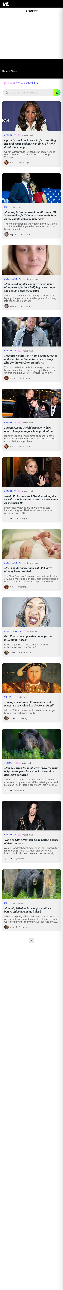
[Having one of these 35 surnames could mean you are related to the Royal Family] (31, 678)
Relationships (12, 279)
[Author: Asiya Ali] (6, 234)
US (5, 207)
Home (5, 71)
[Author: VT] (6, 518)
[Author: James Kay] (6, 652)
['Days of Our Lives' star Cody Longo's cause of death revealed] (31, 815)
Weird (7, 697)
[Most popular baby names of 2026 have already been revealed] (31, 544)
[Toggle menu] (59, 4)
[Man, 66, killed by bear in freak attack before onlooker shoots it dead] (31, 884)
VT (11, 518)
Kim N (12, 162)
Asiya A (13, 234)
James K (13, 652)
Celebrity (10, 135)
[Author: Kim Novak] (6, 162)
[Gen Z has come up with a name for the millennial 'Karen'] (31, 612)
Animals (9, 763)
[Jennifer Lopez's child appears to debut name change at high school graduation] (31, 403)
